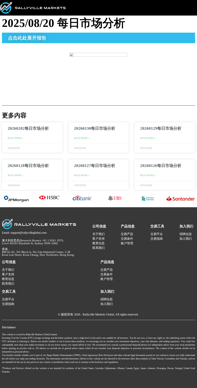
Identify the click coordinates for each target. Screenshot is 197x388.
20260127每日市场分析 (94, 165)
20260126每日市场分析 (160, 165)
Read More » (15, 138)
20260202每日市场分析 (28, 128)
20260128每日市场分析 (28, 165)
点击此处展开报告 (27, 37)
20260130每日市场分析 (94, 128)
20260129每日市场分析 (160, 128)
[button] (192, 6)
